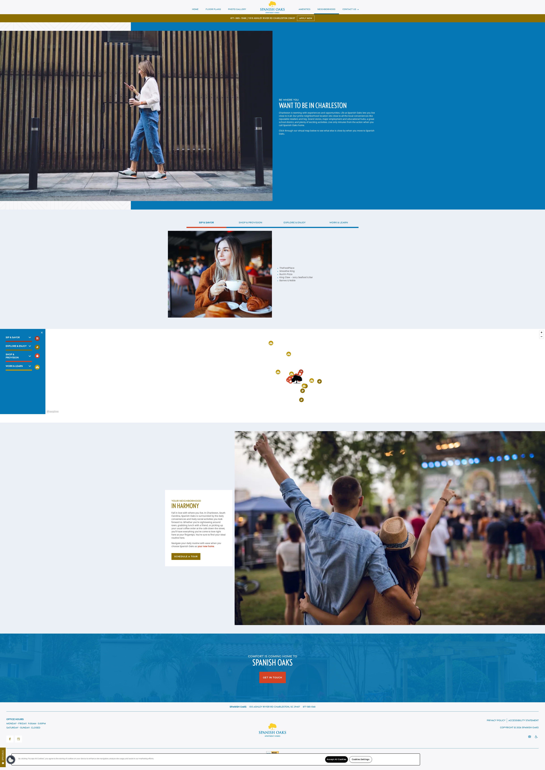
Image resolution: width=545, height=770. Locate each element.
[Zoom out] (541, 336)
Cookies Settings (360, 759)
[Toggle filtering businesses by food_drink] (37, 338)
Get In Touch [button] (272, 677)
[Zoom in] (541, 332)
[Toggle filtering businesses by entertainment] (37, 347)
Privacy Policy (496, 720)
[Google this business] (18, 739)
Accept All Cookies (336, 759)
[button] (296, 379)
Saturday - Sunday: (18, 727)
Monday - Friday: (16, 723)
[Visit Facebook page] (9, 739)
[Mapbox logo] (52, 411)
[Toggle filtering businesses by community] (37, 367)
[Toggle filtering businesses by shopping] (37, 355)
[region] (295, 371)
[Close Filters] (41, 332)
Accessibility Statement (523, 720)
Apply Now (305, 18)
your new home (206, 546)
